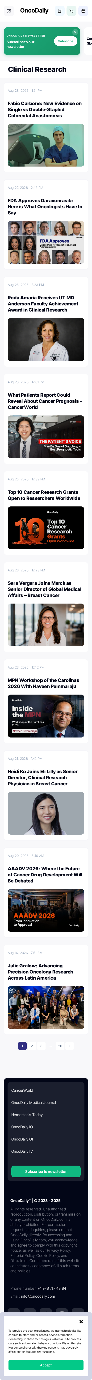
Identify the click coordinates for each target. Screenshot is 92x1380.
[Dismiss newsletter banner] (75, 32)
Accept (46, 1365)
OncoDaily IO (22, 1127)
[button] (81, 1321)
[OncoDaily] (34, 11)
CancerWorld (22, 1090)
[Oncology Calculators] (60, 11)
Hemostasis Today (27, 1114)
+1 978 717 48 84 (52, 1288)
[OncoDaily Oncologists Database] (71, 11)
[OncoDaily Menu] (9, 11)
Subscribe (65, 41)
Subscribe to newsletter (46, 1171)
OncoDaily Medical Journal (33, 1102)
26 (60, 1046)
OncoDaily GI (22, 1139)
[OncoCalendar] (83, 11)
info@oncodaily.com (38, 1296)
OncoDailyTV (22, 1151)
